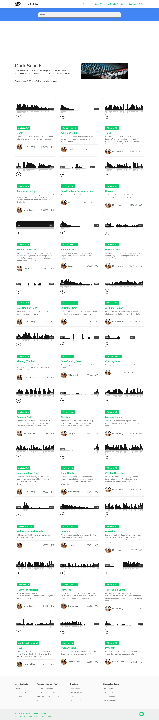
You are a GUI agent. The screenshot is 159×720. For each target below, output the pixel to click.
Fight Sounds (75, 688)
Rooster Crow (112, 249)
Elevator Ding (68, 249)
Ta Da (108, 133)
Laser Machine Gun (27, 473)
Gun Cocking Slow (71, 361)
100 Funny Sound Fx (45, 688)
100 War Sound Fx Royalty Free (49, 692)
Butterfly (110, 531)
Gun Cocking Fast (27, 308)
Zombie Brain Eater (116, 473)
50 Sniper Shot (69, 308)
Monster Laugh (113, 417)
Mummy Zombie (26, 361)
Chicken (65, 417)
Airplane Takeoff (114, 308)
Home (87, 4)
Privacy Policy (46, 716)
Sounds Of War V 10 (28, 249)
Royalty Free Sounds (118, 4)
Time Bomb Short (115, 589)
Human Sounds (76, 696)
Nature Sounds (43, 700)
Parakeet (66, 589)
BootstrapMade (29, 716)
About (133, 4)
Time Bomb (67, 473)
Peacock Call (24, 417)
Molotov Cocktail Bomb (30, 531)
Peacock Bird (68, 648)
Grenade (65, 531)
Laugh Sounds (109, 700)
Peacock (110, 648)
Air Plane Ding (69, 133)
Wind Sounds (75, 700)
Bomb (20, 133)
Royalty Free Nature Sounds (48, 696)
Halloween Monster (27, 589)
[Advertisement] (79, 38)
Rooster (109, 191)
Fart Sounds (108, 692)
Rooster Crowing (26, 191)
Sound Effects (99, 4)
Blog (142, 4)
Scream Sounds (76, 692)
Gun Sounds (108, 688)
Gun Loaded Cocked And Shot (77, 191)
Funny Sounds (109, 696)
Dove (19, 648)
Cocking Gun (112, 361)
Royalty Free (20, 696)
